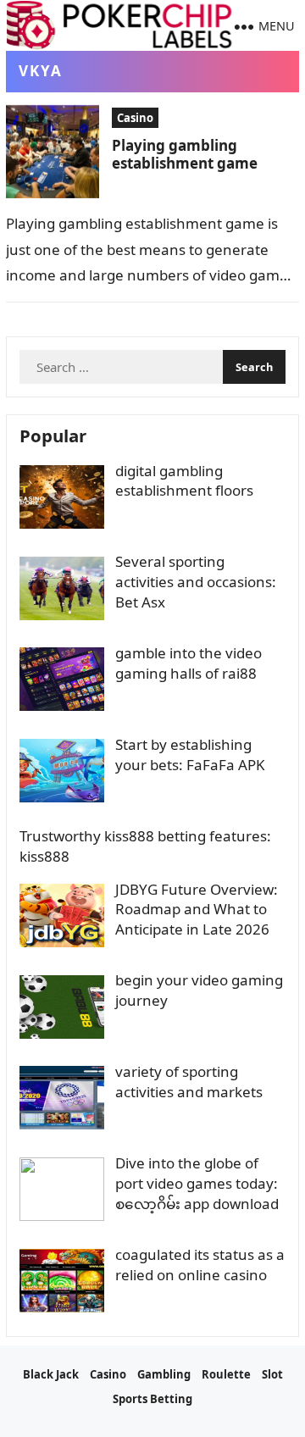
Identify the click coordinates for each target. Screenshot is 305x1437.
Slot (272, 1374)
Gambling (164, 1374)
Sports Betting (152, 1398)
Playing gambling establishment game (185, 154)
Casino (135, 117)
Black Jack (51, 1374)
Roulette (226, 1374)
